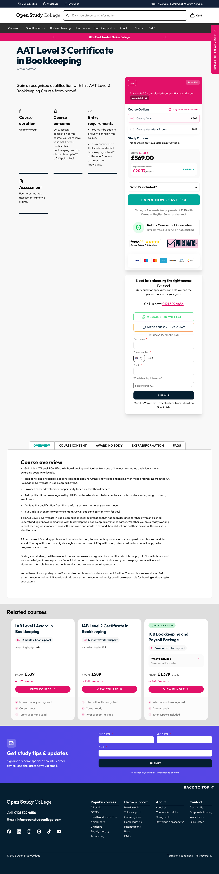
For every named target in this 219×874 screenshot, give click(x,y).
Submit (164, 395)
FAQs (127, 836)
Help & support (103, 28)
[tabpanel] (109, 524)
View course (41, 689)
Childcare (96, 826)
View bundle (174, 689)
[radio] (132, 118)
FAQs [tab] (177, 445)
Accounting (97, 836)
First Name (106, 734)
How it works (82, 28)
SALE (152, 28)
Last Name (164, 734)
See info (187, 169)
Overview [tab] (42, 445)
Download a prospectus (170, 821)
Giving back (163, 817)
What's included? (143, 187)
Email (137, 365)
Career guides (132, 817)
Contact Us (196, 807)
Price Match (197, 821)
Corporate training (201, 812)
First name (140, 339)
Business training (60, 28)
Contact (140, 28)
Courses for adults (167, 812)
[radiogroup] (164, 124)
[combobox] (163, 385)
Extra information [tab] (148, 445)
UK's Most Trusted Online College (109, 37)
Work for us (197, 817)
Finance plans (132, 826)
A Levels (96, 807)
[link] (43, 669)
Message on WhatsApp (166, 317)
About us (161, 807)
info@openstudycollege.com (39, 819)
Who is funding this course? (147, 378)
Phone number (142, 352)
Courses (13, 28)
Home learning (133, 821)
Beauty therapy (100, 831)
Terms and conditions (180, 855)
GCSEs (95, 812)
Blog (127, 831)
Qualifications (34, 28)
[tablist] (109, 445)
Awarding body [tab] (109, 445)
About (123, 28)
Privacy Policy (204, 855)
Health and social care (104, 817)
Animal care (98, 821)
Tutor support (132, 812)
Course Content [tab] (73, 445)
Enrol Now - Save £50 (163, 200)
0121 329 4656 (173, 303)
